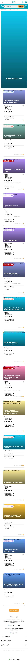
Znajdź (21, 6)
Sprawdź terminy (17, 154)
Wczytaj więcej (14, 610)
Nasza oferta (6, 641)
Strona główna (9, 9)
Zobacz (19, 120)
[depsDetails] (23, 105)
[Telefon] (22, 2)
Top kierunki (5, 636)
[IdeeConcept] (14, 659)
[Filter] (26, 6)
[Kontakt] (25, 2)
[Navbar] (2, 2)
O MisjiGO (5, 645)
